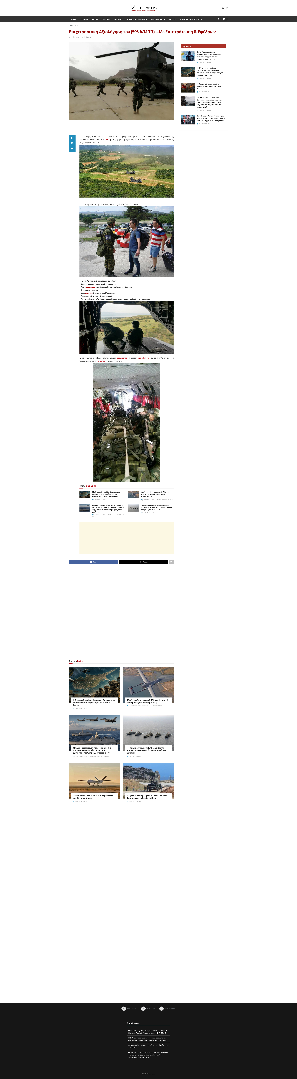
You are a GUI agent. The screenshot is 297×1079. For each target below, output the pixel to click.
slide (76, 26)
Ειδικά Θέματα (158, 19)
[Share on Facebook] (72, 138)
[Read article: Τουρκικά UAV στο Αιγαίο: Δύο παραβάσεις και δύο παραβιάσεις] (94, 781)
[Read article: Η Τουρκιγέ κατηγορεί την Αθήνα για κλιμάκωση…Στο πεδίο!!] (188, 88)
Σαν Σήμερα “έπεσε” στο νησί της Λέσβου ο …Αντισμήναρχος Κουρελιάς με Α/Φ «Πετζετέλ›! (211, 118)
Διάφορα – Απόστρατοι (191, 19)
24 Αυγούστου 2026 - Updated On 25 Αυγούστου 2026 (157, 499)
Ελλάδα (84, 19)
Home (71, 26)
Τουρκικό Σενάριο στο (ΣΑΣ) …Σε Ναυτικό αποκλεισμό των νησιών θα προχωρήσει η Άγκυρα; (156, 507)
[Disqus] (121, 839)
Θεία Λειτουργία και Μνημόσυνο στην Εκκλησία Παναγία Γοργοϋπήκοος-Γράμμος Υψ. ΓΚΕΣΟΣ (209, 55)
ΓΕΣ (106, 139)
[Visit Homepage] (143, 8)
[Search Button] (219, 19)
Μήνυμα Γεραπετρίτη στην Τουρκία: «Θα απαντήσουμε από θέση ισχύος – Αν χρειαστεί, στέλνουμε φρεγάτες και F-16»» (108, 508)
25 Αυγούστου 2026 (99, 499)
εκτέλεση (102, 361)
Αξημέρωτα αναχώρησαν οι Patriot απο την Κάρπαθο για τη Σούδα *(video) (147, 796)
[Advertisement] (121, 129)
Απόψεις (172, 19)
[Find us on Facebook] (219, 8)
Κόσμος (118, 19)
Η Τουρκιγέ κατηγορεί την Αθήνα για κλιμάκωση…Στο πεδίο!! (209, 86)
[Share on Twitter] (72, 143)
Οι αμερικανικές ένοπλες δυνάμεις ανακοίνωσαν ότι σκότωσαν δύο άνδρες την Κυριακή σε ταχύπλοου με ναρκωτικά (209, 102)
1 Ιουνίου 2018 (74, 37)
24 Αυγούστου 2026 (148, 512)
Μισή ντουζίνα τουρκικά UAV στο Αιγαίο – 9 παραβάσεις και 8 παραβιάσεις (155, 494)
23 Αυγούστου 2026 (80, 801)
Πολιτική (106, 19)
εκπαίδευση (143, 358)
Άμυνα (95, 19)
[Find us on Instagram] (227, 8)
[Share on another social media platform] (72, 149)
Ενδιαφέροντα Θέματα (136, 19)
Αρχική (74, 19)
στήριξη (89, 293)
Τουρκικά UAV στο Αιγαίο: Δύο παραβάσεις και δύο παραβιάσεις (93, 796)
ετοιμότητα (122, 358)
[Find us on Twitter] (223, 8)
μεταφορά (90, 287)
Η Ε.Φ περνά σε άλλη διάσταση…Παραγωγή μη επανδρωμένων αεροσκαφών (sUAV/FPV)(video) (106, 494)
